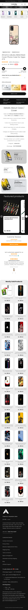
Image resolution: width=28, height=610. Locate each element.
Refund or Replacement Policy (10, 546)
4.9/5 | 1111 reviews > (14, 62)
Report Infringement (8, 555)
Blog (4, 561)
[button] (2, 4)
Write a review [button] (14, 244)
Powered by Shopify (19, 607)
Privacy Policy (6, 544)
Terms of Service (7, 552)
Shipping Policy (6, 549)
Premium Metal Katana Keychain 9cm (11, 218)
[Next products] (26, 216)
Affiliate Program (7, 564)
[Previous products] (1, 216)
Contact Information (8, 541)
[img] (14, 254)
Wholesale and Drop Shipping (10, 558)
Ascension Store (11, 607)
